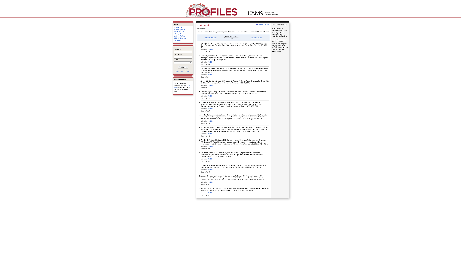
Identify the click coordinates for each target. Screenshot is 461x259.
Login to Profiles (179, 36)
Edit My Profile (179, 34)
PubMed (210, 49)
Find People (178, 27)
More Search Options (183, 71)
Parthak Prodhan (210, 37)
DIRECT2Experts (180, 38)
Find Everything (179, 29)
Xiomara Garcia (256, 37)
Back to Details (263, 25)
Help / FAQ (177, 40)
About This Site (179, 32)
